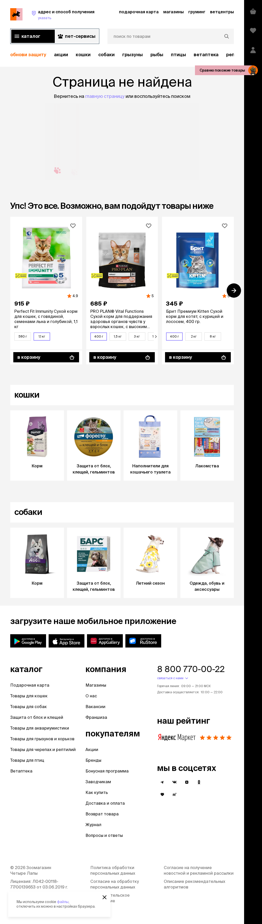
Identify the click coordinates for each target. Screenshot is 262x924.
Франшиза (96, 717)
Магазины (95, 685)
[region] (122, 54)
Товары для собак (28, 706)
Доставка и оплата (105, 803)
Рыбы (156, 54)
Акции (91, 749)
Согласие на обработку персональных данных (114, 884)
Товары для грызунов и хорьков (42, 738)
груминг (196, 11)
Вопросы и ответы (104, 835)
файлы (63, 902)
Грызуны (132, 54)
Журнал (93, 824)
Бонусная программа (107, 771)
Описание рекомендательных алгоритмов (194, 884)
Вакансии (95, 706)
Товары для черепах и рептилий (43, 749)
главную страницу (105, 96)
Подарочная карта (29, 685)
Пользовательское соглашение (110, 898)
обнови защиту (28, 54)
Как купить (96, 792)
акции (61, 54)
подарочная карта (139, 11)
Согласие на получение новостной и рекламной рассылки (199, 870)
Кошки (83, 54)
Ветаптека (206, 54)
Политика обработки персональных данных (112, 870)
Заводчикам (98, 781)
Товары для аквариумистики (39, 728)
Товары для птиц (27, 760)
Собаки (106, 54)
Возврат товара (102, 814)
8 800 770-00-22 (191, 669)
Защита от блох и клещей (36, 717)
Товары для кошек (29, 696)
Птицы (178, 54)
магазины (173, 11)
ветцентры (222, 11)
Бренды (93, 760)
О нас (91, 696)
